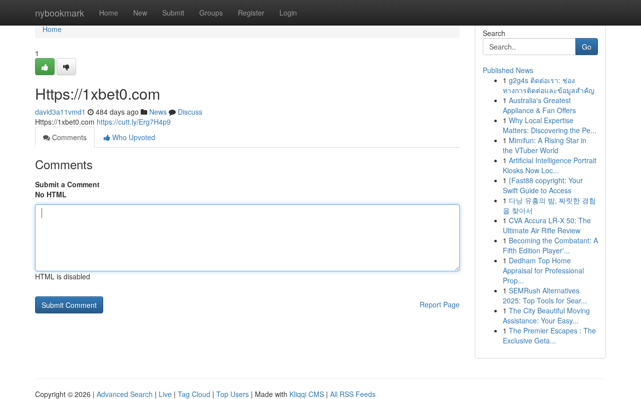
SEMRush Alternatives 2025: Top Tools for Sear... (545, 295)
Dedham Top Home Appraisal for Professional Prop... (543, 270)
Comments (68, 137)
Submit (173, 13)
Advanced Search (125, 394)
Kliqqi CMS (306, 394)
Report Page (440, 304)
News (158, 112)
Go (586, 47)
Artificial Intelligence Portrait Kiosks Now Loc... (549, 165)
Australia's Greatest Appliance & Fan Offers (539, 105)
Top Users (232, 394)
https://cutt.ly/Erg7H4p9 (134, 122)
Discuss (190, 112)
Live (165, 394)
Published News (508, 70)
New (140, 13)
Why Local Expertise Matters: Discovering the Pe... (549, 125)
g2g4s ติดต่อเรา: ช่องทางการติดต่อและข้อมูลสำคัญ (548, 85)
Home (108, 13)
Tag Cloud (194, 394)
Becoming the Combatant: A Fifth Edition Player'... (550, 245)
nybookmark (59, 12)
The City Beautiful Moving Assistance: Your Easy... (546, 315)
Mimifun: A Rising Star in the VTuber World (544, 145)
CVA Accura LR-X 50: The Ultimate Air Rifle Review (547, 225)
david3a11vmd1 (60, 112)
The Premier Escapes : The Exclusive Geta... (549, 335)
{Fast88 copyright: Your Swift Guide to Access (543, 185)
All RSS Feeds (353, 394)
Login (288, 13)
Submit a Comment (67, 184)
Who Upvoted (132, 137)
